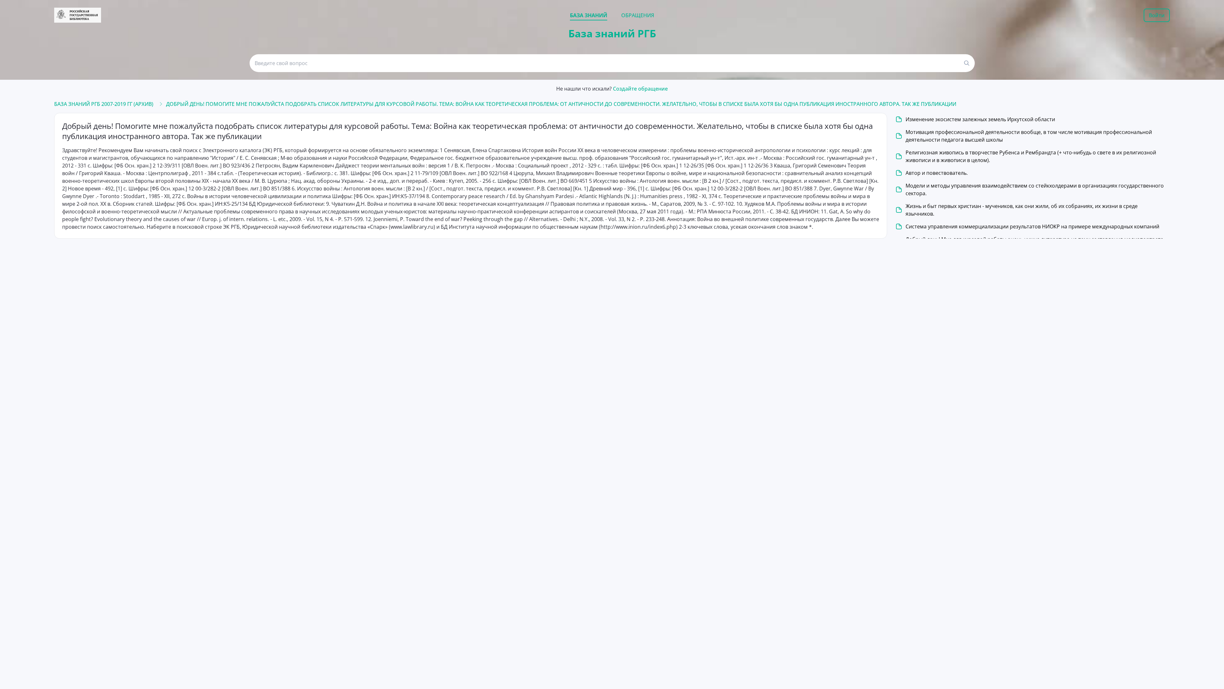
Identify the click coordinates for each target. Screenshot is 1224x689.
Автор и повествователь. (937, 172)
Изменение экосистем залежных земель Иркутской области (980, 119)
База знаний (588, 15)
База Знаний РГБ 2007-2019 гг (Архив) (103, 103)
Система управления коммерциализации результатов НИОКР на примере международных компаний (1032, 226)
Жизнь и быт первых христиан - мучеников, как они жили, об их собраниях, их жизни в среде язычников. (1022, 210)
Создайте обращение (640, 88)
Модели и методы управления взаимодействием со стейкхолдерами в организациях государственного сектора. (1035, 189)
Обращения (637, 15)
